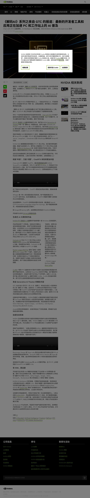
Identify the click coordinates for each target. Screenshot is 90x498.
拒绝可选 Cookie (53, 67)
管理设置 (25, 67)
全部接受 (65, 67)
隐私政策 (61, 60)
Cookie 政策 (59, 58)
